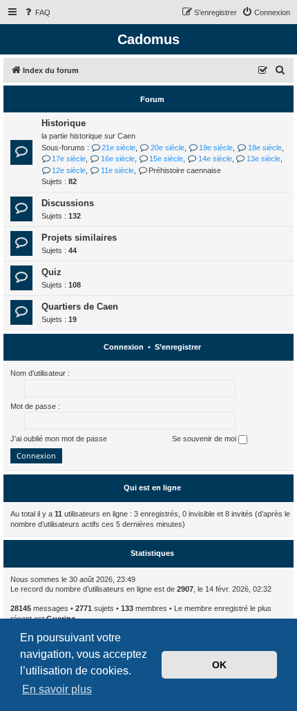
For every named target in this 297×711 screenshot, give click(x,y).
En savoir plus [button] (57, 689)
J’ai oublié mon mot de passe (58, 438)
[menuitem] (36, 12)
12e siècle (69, 170)
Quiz (51, 272)
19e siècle (216, 147)
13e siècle (263, 158)
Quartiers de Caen (79, 306)
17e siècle (69, 158)
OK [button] (219, 664)
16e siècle (117, 158)
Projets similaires (79, 237)
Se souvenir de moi (205, 438)
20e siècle (167, 147)
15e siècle (166, 158)
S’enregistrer (178, 347)
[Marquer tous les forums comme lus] (263, 71)
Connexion (124, 347)
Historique (63, 123)
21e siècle (118, 147)
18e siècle (264, 147)
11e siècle (117, 170)
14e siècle (214, 158)
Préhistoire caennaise (184, 170)
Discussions (67, 203)
